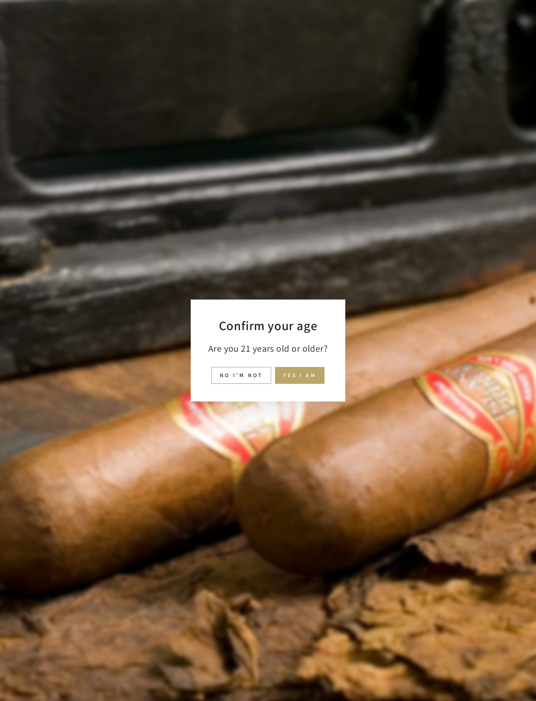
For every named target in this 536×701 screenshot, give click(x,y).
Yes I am (299, 375)
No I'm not (241, 375)
